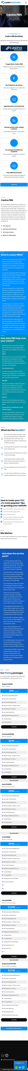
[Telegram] (6, 1055)
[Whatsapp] (2, 1055)
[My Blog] (11, 2)
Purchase (14, 727)
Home (10, 18)
